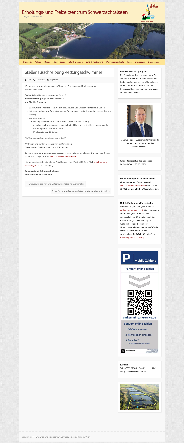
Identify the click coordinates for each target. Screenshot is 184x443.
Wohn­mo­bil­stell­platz (115, 62)
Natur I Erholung (75, 62)
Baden (47, 62)
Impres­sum (140, 62)
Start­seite (27, 62)
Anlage (38, 62)
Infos (129, 62)
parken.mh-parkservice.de (132, 210)
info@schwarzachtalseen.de (133, 185)
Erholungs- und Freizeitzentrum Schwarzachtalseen (75, 12)
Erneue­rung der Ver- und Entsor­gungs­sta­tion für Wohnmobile (55, 184)
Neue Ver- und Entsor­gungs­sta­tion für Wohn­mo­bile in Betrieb (81, 191)
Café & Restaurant (94, 62)
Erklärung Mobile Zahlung (132, 237)
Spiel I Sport (59, 62)
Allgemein (54, 80)
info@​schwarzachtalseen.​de (63, 156)
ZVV (29, 80)
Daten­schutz (153, 62)
